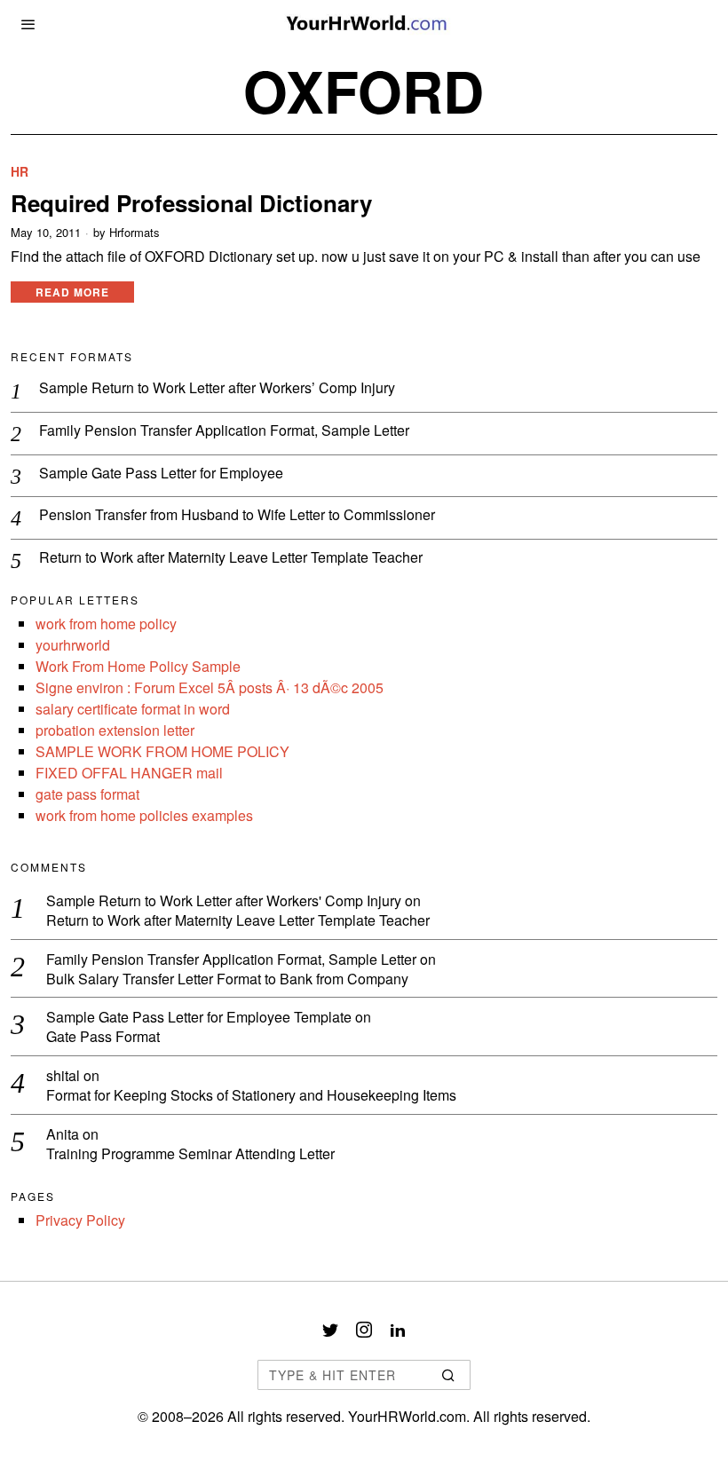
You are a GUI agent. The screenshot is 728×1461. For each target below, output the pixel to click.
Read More (72, 292)
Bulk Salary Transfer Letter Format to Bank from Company (227, 979)
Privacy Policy (80, 1220)
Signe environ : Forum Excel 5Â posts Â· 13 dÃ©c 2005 (210, 687)
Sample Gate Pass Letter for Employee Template (199, 1017)
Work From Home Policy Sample (138, 666)
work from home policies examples (144, 815)
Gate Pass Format (103, 1037)
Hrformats (134, 233)
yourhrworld (73, 645)
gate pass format (87, 794)
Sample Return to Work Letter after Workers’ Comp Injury (217, 388)
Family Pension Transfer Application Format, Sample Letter (224, 431)
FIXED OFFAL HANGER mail (129, 772)
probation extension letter (115, 730)
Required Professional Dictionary (191, 203)
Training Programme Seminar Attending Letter (190, 1154)
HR (19, 171)
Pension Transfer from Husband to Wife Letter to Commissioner (237, 515)
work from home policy (106, 623)
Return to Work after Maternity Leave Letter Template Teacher (231, 558)
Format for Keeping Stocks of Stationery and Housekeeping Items (251, 1095)
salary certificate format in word (133, 709)
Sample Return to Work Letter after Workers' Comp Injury (223, 900)
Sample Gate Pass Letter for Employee (161, 473)
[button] (449, 1375)
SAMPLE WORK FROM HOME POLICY (162, 751)
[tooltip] (330, 1329)
